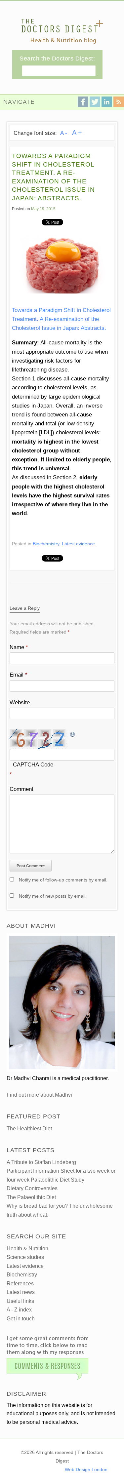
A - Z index (19, 1309)
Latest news (21, 1292)
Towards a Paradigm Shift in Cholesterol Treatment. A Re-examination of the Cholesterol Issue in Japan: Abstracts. (61, 319)
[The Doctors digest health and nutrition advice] (62, 31)
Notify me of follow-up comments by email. (63, 879)
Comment (21, 789)
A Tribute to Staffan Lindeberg (41, 1162)
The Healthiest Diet (29, 1128)
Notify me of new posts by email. (53, 896)
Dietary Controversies (32, 1188)
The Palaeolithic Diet (31, 1197)
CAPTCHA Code (33, 765)
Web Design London (86, 1469)
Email (18, 675)
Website (20, 702)
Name (19, 647)
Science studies (25, 1257)
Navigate (18, 101)
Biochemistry (46, 543)
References (20, 1283)
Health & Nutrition (27, 1248)
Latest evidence (78, 543)
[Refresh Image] (72, 733)
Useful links (20, 1301)
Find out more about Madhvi (39, 1095)
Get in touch (21, 1318)
